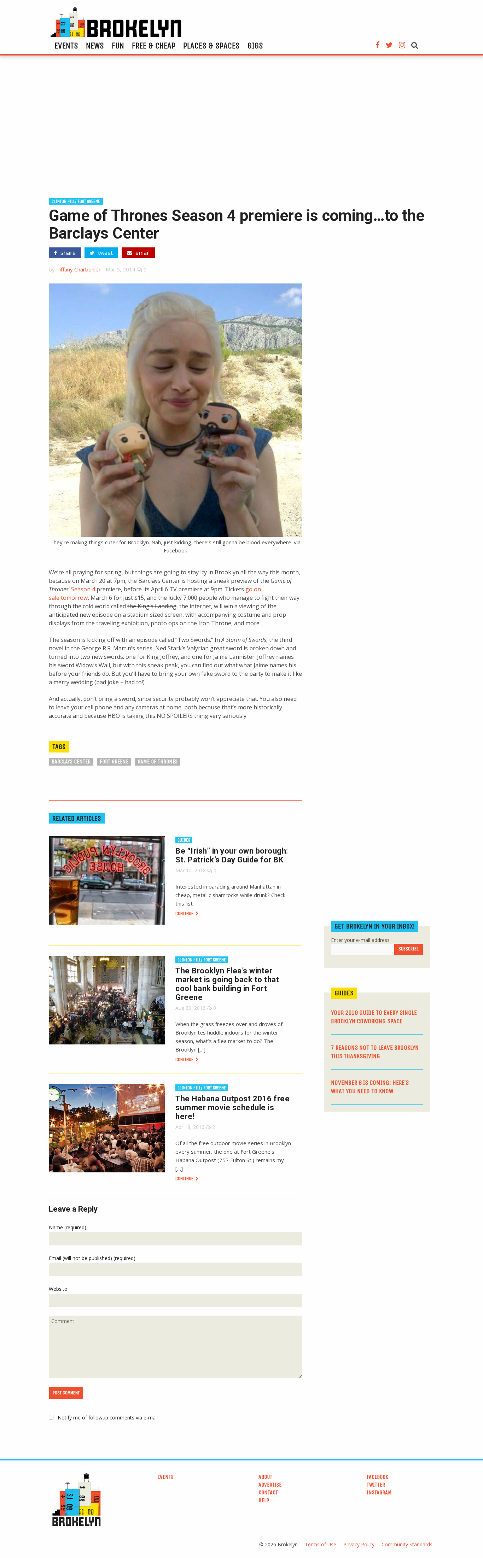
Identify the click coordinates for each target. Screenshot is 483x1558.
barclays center (71, 761)
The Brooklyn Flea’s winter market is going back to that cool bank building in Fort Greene (227, 984)
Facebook (377, 1477)
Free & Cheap (153, 46)
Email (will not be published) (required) (92, 1258)
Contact (268, 1492)
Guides (184, 840)
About (265, 1477)
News (95, 46)
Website (58, 1288)
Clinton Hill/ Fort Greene (76, 201)
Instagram (379, 1492)
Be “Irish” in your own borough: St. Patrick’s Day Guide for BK (231, 855)
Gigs (255, 46)
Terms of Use (320, 1544)
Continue (184, 913)
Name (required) (67, 1227)
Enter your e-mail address (360, 940)
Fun (118, 46)
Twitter (376, 1484)
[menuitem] (66, 45)
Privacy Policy (358, 1544)
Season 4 (83, 589)
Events (66, 46)
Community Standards (407, 1544)
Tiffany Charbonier (78, 269)
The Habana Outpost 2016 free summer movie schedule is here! (232, 1107)
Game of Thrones (158, 761)
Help (263, 1500)
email (142, 253)
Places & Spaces (211, 46)
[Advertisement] (241, 129)
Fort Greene (114, 761)
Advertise (269, 1484)
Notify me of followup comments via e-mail (108, 1417)
